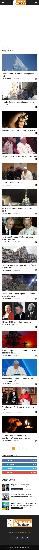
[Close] (33, 264)
